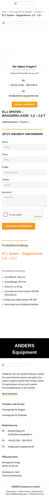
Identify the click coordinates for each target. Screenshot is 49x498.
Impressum (11, 491)
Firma (5, 154)
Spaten (38, 12)
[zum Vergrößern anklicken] (7, 54)
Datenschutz (24, 491)
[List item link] (24, 409)
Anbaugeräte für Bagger (21, 12)
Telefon (5, 180)
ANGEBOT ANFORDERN (18, 226)
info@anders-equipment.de (23, 95)
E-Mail (5, 167)
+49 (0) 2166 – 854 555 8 (23, 85)
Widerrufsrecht (37, 494)
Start (4, 12)
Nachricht (6, 192)
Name (5, 142)
